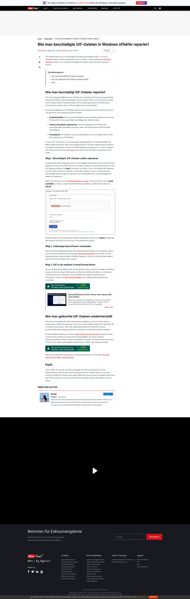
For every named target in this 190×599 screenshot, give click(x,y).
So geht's (141, 3)
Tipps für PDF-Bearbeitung (94, 569)
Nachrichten (48, 39)
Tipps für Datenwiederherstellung (96, 562)
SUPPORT (116, 8)
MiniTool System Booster (68, 567)
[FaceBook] (28, 572)
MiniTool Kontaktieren (143, 559)
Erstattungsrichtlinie (142, 567)
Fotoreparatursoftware (86, 254)
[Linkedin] (37, 572)
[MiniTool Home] (33, 8)
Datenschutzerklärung (88, 589)
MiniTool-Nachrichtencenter (119, 562)
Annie (43, 50)
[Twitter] (53, 50)
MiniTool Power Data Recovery (88, 334)
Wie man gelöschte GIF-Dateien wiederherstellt (69, 79)
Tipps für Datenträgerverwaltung (95, 559)
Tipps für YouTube (91, 574)
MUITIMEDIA (78, 8)
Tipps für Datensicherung (93, 564)
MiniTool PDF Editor (66, 569)
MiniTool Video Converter (68, 576)
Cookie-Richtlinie (141, 597)
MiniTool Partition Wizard (68, 559)
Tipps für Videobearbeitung (94, 571)
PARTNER (104, 8)
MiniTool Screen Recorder (68, 578)
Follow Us (109, 394)
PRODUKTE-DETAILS (60, 8)
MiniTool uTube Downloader (68, 574)
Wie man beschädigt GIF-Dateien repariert (67, 76)
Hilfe (138, 564)
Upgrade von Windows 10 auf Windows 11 (123, 559)
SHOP (45, 8)
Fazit (53, 82)
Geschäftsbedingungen (101, 589)
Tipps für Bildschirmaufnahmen (95, 578)
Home (40, 39)
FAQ (138, 562)
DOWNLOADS (92, 8)
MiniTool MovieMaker (73, 277)
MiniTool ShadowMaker (67, 564)
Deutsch (107, 50)
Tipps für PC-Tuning (92, 567)
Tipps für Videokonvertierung (94, 576)
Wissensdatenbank (92, 581)
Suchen (155, 8)
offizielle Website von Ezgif (78, 181)
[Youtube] (41, 572)
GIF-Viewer (71, 150)
